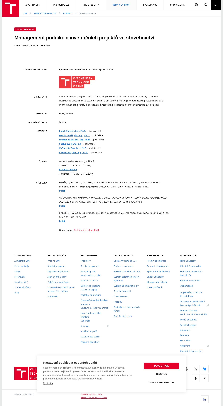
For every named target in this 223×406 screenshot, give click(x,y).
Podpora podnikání (90, 341)
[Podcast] (195, 378)
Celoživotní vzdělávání (58, 282)
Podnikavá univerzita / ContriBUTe (191, 273)
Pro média (185, 340)
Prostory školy (21, 266)
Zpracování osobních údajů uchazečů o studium (60, 289)
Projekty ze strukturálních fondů (127, 309)
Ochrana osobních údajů (192, 301)
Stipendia (85, 320)
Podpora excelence (123, 266)
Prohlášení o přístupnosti (92, 394)
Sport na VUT (21, 282)
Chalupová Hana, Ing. (70, 144)
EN (216, 5)
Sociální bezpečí (88, 331)
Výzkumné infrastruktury (126, 285)
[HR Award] (205, 399)
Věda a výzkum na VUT (45, 13)
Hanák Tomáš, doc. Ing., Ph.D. (74, 135)
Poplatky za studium (91, 294)
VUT (25, 13)
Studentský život (22, 287)
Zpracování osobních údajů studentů (94, 302)
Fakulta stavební (68, 169)
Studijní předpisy (89, 289)
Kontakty (184, 335)
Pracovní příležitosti (193, 305)
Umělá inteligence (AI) (191, 351)
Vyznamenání (186, 285)
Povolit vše (161, 366)
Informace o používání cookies (94, 397)
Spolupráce (150, 5)
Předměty (86, 260)
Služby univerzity (155, 276)
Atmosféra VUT (22, 260)
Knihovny (89, 326)
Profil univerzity (188, 260)
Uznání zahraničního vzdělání (91, 315)
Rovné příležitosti (188, 319)
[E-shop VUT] (205, 378)
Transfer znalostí (122, 291)
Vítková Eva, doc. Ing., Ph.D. (73, 152)
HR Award (185, 330)
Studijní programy (56, 266)
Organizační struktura (191, 292)
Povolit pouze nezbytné (161, 382)
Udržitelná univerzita (190, 266)
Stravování (19, 276)
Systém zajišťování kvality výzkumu (126, 278)
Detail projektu (88, 13)
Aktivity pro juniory (56, 276)
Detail (62, 190)
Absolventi (189, 346)
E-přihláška (53, 296)
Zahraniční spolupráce (158, 266)
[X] (195, 369)
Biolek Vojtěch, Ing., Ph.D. (72, 131)
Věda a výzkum (121, 5)
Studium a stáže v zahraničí (94, 307)
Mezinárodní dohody (157, 282)
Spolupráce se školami (158, 271)
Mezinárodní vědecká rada (127, 271)
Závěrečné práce (89, 280)
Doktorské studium (90, 285)
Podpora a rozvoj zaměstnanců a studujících (193, 312)
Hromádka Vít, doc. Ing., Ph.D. (74, 139)
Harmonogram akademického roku (91, 273)
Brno (16, 292)
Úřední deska (186, 296)
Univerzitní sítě (154, 287)
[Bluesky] (205, 369)
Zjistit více (48, 383)
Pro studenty (91, 5)
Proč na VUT (53, 260)
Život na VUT (32, 5)
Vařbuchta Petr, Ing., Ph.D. (73, 148)
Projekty (68, 13)
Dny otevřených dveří (58, 271)
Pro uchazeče (61, 5)
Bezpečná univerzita (190, 280)
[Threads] (186, 369)
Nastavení (161, 374)
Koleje (17, 271)
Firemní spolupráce (156, 260)
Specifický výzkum (123, 316)
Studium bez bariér (90, 336)
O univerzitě (177, 5)
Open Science (121, 296)
